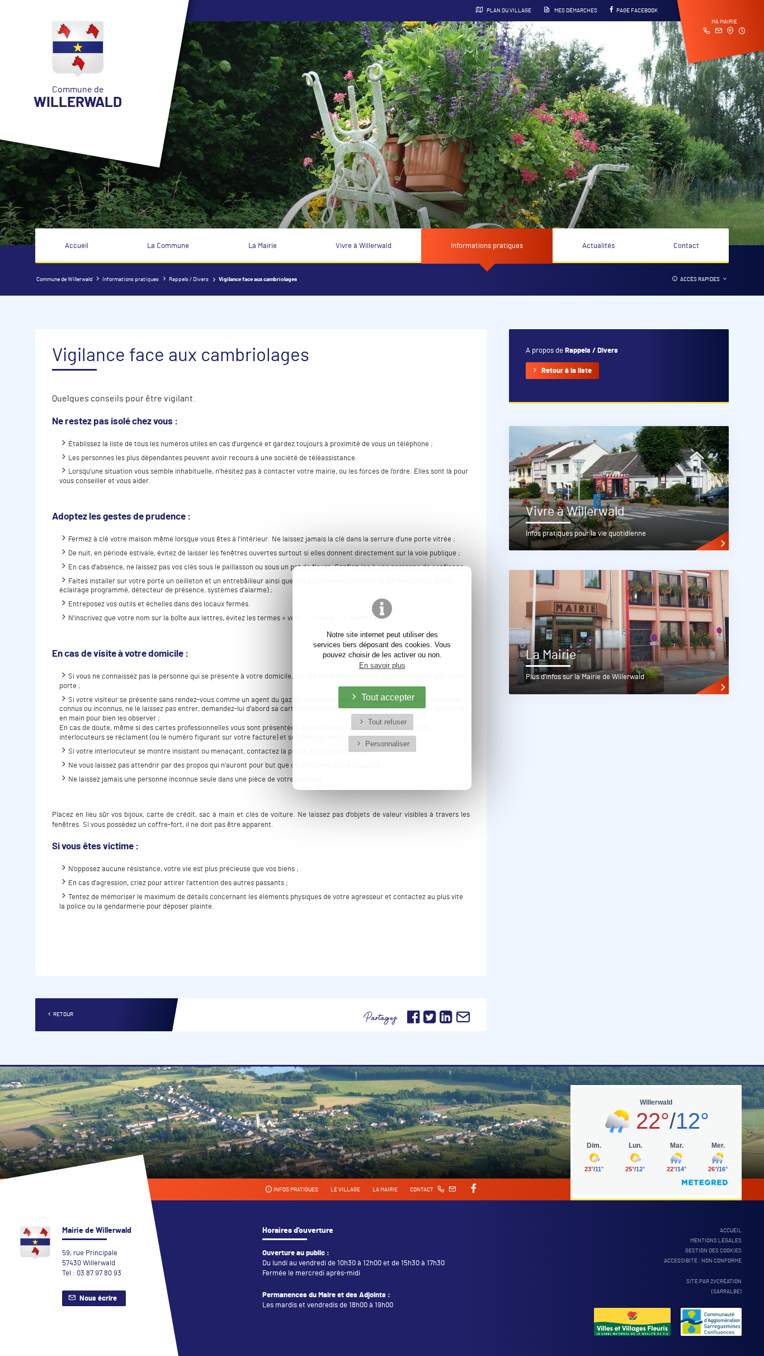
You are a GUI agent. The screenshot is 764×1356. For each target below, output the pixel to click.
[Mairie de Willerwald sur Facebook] (472, 1189)
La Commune (168, 246)
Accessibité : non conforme (703, 1261)
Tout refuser (387, 722)
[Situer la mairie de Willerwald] (730, 32)
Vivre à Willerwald (364, 246)
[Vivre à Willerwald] (619, 488)
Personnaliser (387, 744)
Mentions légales (716, 1240)
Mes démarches (575, 10)
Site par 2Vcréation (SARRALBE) (714, 1286)
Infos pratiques (295, 1190)
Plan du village (508, 10)
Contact (686, 246)
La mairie (385, 1190)
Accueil (76, 246)
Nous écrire (98, 1298)
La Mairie (262, 246)
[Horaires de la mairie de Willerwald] (742, 32)
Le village (345, 1190)
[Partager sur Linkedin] (446, 1021)
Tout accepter (387, 697)
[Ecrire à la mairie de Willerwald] (718, 32)
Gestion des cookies (713, 1251)
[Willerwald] (632, 1323)
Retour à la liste (566, 371)
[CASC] (711, 1323)
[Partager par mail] (463, 1021)
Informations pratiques (487, 246)
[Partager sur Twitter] (430, 1021)
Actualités (598, 246)
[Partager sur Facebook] (413, 1021)
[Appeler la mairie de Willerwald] (706, 32)
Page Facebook (637, 10)
